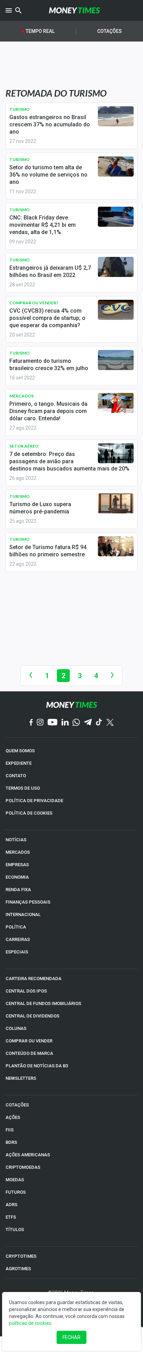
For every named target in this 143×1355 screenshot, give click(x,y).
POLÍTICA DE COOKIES (29, 813)
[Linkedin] (65, 723)
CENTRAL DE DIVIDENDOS (32, 1016)
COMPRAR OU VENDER (29, 1040)
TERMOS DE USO (23, 788)
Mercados (21, 395)
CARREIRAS (18, 939)
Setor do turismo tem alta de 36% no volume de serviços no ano (48, 174)
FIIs (10, 1129)
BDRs (11, 1142)
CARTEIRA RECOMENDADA (33, 978)
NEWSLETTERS (21, 1078)
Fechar (71, 1337)
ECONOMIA (17, 877)
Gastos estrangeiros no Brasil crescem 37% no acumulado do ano (49, 124)
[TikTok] (99, 722)
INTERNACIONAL (23, 914)
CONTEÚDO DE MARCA (29, 1053)
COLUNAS (16, 1028)
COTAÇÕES (17, 1104)
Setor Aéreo (24, 446)
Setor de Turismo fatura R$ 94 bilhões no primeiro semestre (47, 551)
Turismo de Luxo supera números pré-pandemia (40, 508)
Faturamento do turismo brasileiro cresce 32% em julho (48, 364)
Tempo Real (40, 31)
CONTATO (16, 775)
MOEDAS (15, 1179)
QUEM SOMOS (20, 750)
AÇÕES (13, 1117)
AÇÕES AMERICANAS (28, 1154)
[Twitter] (109, 723)
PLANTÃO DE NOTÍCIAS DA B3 (37, 1065)
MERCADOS (18, 852)
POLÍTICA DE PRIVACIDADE (34, 800)
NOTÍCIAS (16, 839)
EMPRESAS (17, 864)
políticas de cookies (30, 1323)
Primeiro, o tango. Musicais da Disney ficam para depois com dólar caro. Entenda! (48, 411)
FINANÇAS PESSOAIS (28, 902)
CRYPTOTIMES (21, 1256)
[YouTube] (53, 723)
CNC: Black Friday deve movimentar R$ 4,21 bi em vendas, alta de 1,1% (42, 224)
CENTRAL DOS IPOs (26, 991)
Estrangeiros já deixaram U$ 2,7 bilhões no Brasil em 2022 (50, 271)
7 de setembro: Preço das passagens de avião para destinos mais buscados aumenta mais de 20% (69, 461)
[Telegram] (88, 723)
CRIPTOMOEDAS (23, 1167)
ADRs (11, 1204)
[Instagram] (40, 723)
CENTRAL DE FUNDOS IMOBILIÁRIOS (43, 1003)
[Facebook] (31, 723)
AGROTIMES (18, 1268)
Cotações (109, 31)
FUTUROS (16, 1192)
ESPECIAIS (17, 951)
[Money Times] (74, 10)
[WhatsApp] (76, 723)
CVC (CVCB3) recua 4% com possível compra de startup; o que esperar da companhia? (47, 318)
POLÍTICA (16, 927)
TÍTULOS (15, 1229)
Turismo (19, 109)
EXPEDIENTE (19, 763)
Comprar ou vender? (33, 302)
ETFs (11, 1217)
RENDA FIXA (18, 889)
